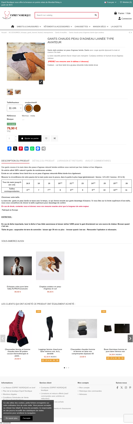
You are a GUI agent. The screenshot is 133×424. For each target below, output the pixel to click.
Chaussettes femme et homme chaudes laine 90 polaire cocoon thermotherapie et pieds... (17, 352)
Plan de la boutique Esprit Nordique (17, 391)
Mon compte (84, 388)
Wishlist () (127, 2)
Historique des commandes (90, 391)
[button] (28, 26)
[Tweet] (15, 149)
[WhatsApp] (32, 149)
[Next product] (131, 32)
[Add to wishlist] (46, 138)
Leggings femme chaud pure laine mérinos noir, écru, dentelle (50, 351)
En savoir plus (11, 418)
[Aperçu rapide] (21, 283)
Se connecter (5, 423)
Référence (11, 116)
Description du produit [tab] (15, 161)
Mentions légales (10, 394)
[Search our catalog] (95, 15)
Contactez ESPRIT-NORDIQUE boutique (54, 389)
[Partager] (9, 149)
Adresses (83, 394)
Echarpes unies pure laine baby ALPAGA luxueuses (17, 288)
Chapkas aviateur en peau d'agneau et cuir (50, 288)
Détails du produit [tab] (43, 161)
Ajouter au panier (32, 138)
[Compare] (17, 283)
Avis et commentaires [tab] (98, 161)
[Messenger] (38, 149)
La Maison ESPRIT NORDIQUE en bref (19, 388)
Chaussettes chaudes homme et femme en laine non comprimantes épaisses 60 (83, 351)
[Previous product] (130, 32)
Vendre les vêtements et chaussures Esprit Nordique (56, 409)
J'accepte (26, 418)
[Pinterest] (21, 149)
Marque (10, 119)
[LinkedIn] (26, 149)
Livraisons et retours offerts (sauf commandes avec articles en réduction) (54, 396)
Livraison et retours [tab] (70, 161)
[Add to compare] (54, 138)
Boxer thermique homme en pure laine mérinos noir (115, 350)
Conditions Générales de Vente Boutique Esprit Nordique (16, 398)
